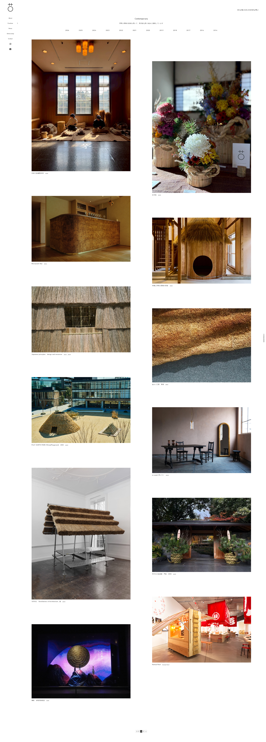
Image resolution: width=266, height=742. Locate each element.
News (10, 28)
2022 (121, 30)
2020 (148, 30)
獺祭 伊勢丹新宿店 (38, 700)
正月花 (154, 195)
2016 (202, 30)
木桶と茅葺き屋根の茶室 (160, 285)
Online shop (10, 33)
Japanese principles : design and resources (47, 354)
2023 (108, 30)
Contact (10, 38)
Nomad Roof (156, 664)
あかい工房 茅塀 (158, 384)
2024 (94, 30)
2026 (67, 30)
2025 (81, 30)
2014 (215, 30)
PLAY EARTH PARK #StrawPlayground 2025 (48, 445)
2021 (135, 30)
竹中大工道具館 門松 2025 (162, 574)
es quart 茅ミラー (158, 475)
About (10, 18)
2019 (161, 30)
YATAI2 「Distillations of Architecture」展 (46, 601)
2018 (175, 30)
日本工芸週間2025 (38, 173)
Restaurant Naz (37, 263)
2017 (188, 30)
